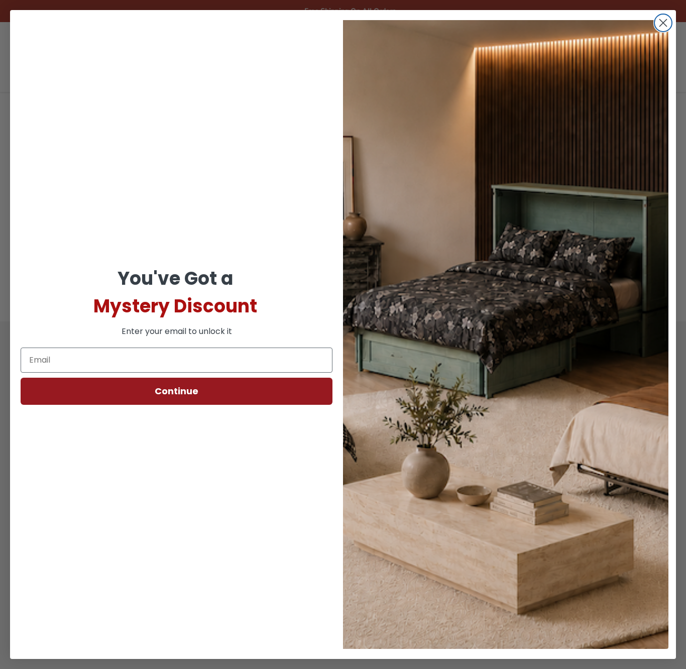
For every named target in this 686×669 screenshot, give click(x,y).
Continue (176, 391)
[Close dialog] (663, 23)
